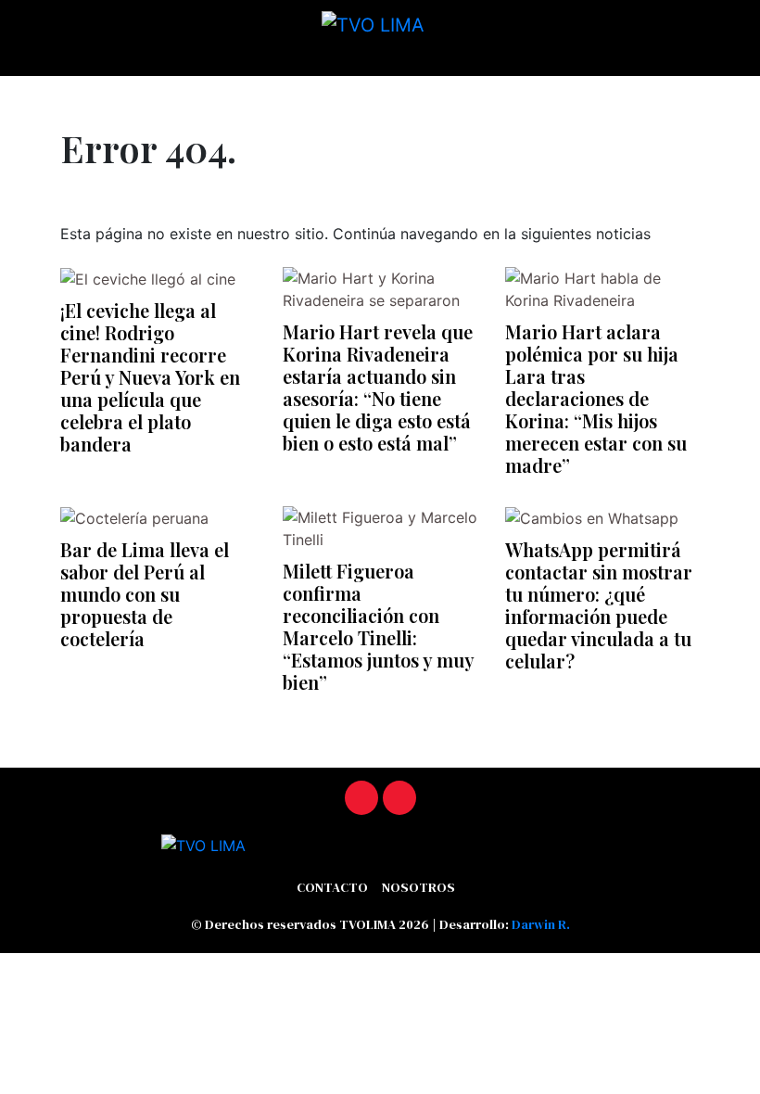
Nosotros (418, 887)
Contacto (332, 887)
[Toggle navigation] (19, 90)
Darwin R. (541, 924)
